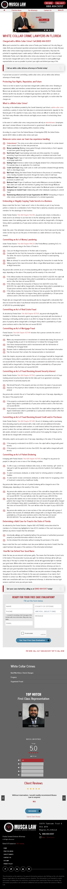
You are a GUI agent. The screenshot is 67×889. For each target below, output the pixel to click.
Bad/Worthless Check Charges (22, 672)
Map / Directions (48, 837)
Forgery (14, 677)
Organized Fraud (17, 681)
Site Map (6, 860)
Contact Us (47, 10)
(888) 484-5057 (41, 588)
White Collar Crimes (23, 666)
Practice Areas (16, 10)
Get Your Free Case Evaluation (32, 640)
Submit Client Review (33, 816)
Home (5, 848)
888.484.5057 (54, 6)
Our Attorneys (32, 10)
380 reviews (20, 843)
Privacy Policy (8, 864)
